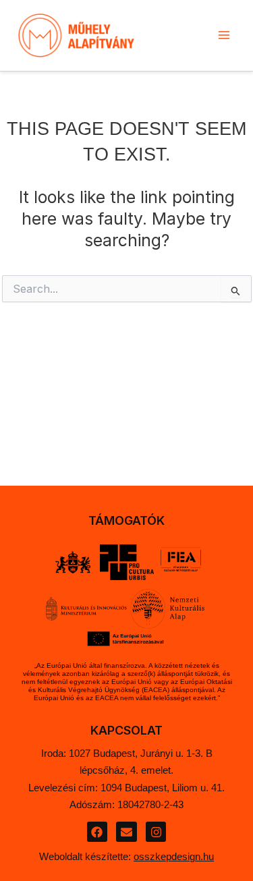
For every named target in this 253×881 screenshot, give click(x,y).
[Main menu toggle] (224, 35)
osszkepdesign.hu (174, 856)
